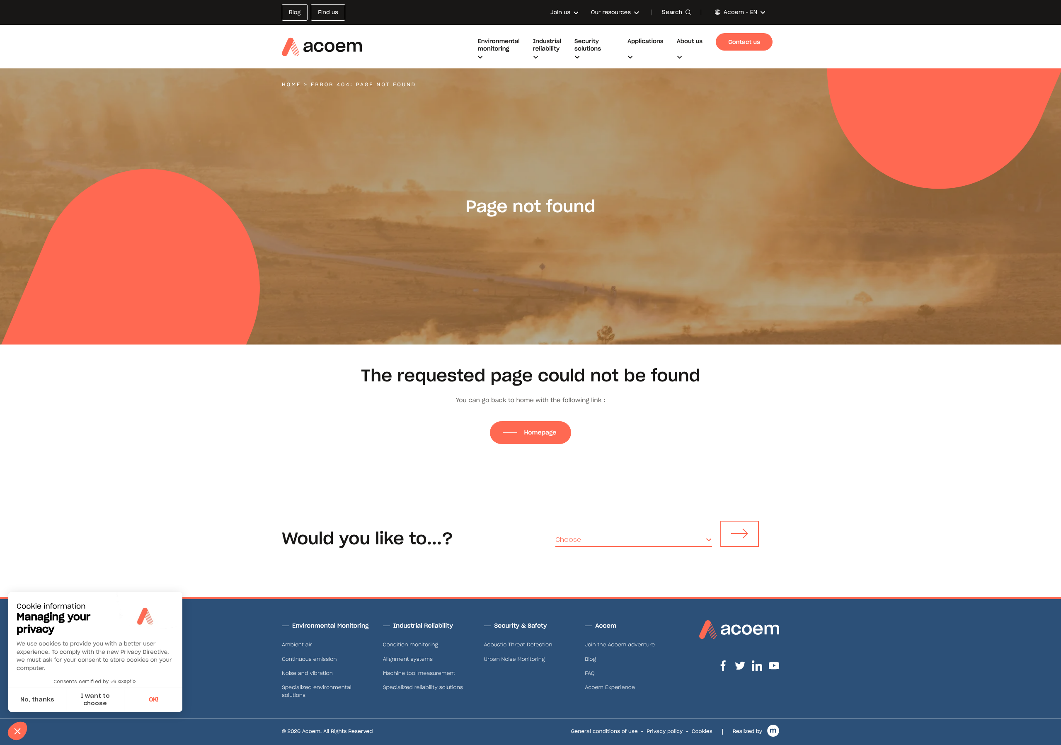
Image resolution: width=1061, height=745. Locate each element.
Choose (568, 540)
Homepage (541, 432)
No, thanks (37, 699)
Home (291, 85)
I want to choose (95, 699)
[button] (17, 731)
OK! (153, 699)
